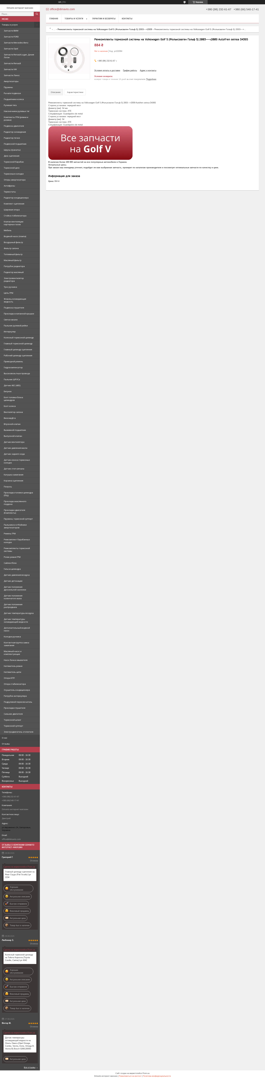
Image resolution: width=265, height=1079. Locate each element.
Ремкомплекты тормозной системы (17, 549)
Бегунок (8, 391)
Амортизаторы (11, 81)
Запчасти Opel (11, 48)
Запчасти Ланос (12, 75)
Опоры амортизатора (14, 179)
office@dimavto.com (11, 839)
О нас (4, 737)
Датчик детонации (13, 581)
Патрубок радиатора (14, 266)
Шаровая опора (12, 209)
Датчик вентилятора (14, 442)
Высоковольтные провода (17, 373)
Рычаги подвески (12, 93)
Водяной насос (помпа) (15, 236)
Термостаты (10, 191)
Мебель (8, 230)
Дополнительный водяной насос (17, 629)
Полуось (8, 486)
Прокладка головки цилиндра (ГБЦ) (18, 494)
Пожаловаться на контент (130, 1076)
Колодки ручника (12, 636)
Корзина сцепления (13, 480)
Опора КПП (9, 678)
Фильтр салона (11, 248)
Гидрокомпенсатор (13, 367)
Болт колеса (10, 406)
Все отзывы (29, 1067)
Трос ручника (10, 287)
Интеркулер (10, 331)
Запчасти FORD (11, 36)
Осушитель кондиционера (17, 690)
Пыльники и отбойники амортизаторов (15, 526)
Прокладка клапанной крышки (19, 313)
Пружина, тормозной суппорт (18, 518)
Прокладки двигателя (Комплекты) (14, 511)
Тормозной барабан (14, 161)
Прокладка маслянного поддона (15, 502)
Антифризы (9, 185)
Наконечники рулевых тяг (16, 111)
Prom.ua (146, 1073)
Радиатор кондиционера (16, 197)
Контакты (127, 18)
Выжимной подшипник (15, 430)
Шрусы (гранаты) (12, 149)
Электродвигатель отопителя (18, 731)
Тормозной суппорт (13, 725)
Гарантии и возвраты (103, 18)
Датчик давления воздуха (17, 575)
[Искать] (37, 14)
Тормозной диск (12, 167)
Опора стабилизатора (15, 684)
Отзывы (6, 743)
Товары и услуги (10, 24)
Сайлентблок (10, 563)
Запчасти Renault (12, 63)
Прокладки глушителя (14, 708)
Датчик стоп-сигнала (14, 468)
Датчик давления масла (15, 448)
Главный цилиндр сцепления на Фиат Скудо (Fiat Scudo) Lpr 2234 (20, 874)
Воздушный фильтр (13, 242)
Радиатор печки (12, 137)
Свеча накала (10, 319)
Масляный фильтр (12, 260)
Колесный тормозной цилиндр (19, 337)
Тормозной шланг (12, 719)
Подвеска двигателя (14, 126)
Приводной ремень (13, 361)
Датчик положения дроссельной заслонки (15, 588)
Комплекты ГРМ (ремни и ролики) (16, 118)
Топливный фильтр (13, 254)
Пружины (8, 87)
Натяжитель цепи (12, 672)
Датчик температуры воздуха (19, 613)
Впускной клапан (12, 424)
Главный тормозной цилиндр (18, 343)
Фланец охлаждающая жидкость (15, 300)
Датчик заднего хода (14, 454)
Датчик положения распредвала (13, 606)
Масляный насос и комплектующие (12, 652)
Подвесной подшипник (15, 143)
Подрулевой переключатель (18, 702)
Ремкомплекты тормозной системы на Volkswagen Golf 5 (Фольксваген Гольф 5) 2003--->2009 (105, 29)
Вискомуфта (10, 418)
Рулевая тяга (10, 105)
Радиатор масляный (14, 272)
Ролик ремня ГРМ (12, 557)
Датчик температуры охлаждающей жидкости (16, 620)
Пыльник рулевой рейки (16, 325)
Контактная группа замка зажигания (16, 644)
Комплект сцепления (14, 203)
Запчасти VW (10, 69)
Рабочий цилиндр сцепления (18, 355)
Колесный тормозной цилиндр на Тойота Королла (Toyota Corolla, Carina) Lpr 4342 (19, 957)
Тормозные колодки (14, 173)
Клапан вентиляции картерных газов (13, 223)
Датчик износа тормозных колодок (17, 461)
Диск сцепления (11, 155)
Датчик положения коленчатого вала (13, 597)
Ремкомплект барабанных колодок (17, 541)
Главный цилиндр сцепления (18, 349)
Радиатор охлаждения (15, 132)
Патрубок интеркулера (15, 696)
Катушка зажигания (13, 474)
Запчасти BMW (11, 30)
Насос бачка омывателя (15, 660)
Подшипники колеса (14, 99)
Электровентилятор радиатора (14, 279)
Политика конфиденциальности (157, 1076)
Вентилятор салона (13, 412)
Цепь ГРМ (8, 293)
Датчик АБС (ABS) (12, 385)
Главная (53, 18)
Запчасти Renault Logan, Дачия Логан (19, 56)
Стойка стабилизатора (15, 215)
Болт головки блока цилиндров (13, 398)
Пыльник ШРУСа (12, 379)
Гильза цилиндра (12, 569)
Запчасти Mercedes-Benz (16, 42)
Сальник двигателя (13, 713)
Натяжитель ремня (13, 666)
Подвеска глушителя (14, 307)
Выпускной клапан (13, 436)
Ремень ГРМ (10, 533)
